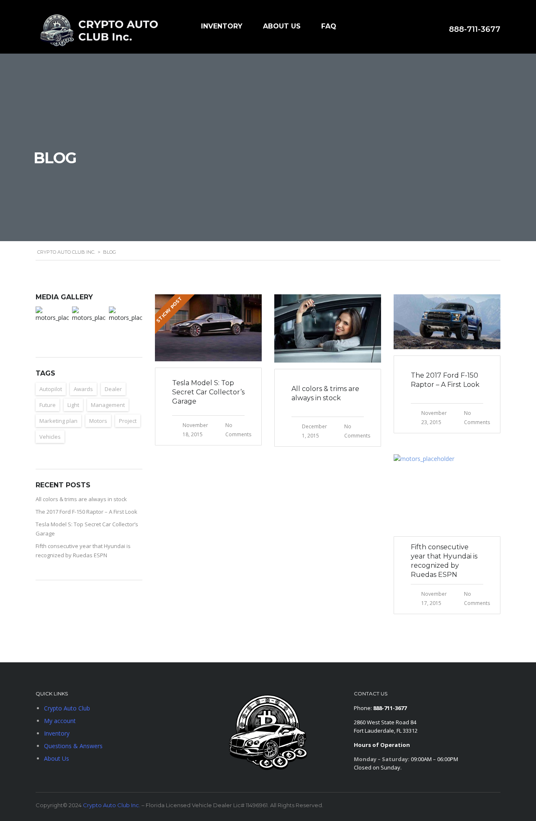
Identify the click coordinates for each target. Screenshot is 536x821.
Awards (83, 389)
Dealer (113, 389)
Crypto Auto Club (67, 708)
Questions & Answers (73, 746)
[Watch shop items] (409, 30)
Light (73, 405)
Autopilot (50, 389)
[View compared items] (388, 28)
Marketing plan (58, 421)
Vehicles (50, 436)
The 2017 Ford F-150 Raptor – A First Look (86, 511)
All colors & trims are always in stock (81, 499)
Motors (98, 421)
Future (47, 405)
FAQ (328, 26)
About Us (282, 26)
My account (60, 721)
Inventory (221, 26)
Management (108, 405)
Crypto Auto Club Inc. (111, 805)
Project (128, 421)
